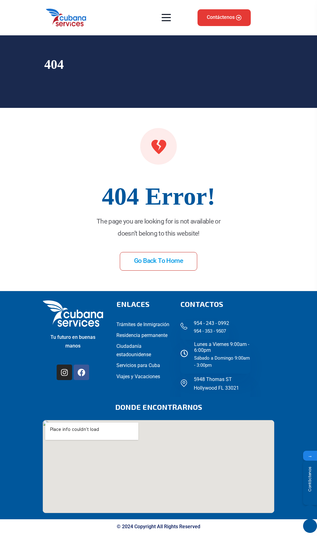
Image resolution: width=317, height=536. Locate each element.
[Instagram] (64, 372)
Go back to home (158, 260)
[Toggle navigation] (165, 17)
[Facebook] (81, 372)
